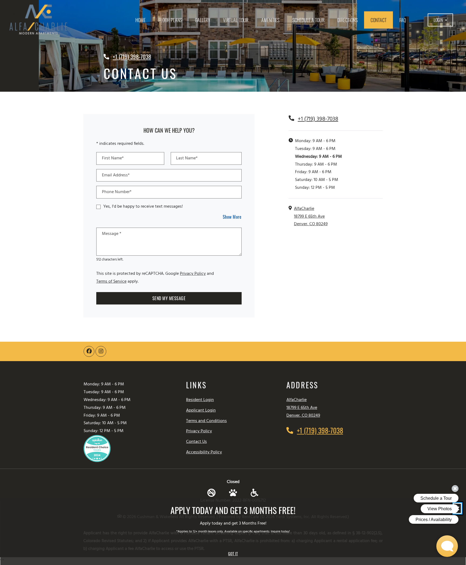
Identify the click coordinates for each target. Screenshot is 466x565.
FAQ (402, 19)
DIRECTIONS (347, 19)
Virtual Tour (235, 19)
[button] (440, 20)
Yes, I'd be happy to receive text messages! (143, 206)
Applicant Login (201, 410)
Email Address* (116, 175)
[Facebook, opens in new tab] (89, 351)
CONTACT (378, 19)
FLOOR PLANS (170, 19)
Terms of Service (111, 281)
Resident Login (200, 399)
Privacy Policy (193, 273)
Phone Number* (117, 192)
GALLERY (202, 19)
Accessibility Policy (204, 452)
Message (111, 233)
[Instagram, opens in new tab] (100, 351)
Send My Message (169, 298)
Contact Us (196, 441)
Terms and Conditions (206, 420)
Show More (232, 216)
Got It (233, 553)
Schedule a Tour (308, 19)
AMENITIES (270, 19)
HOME (140, 19)
